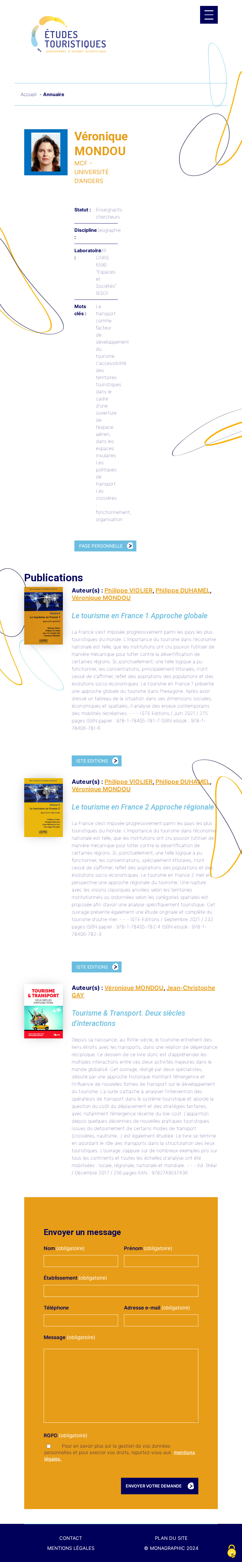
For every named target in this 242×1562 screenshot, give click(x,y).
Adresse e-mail (144, 1308)
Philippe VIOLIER (128, 590)
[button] (209, 15)
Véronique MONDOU (101, 597)
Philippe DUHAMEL (183, 590)
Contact (70, 1538)
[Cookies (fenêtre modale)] (231, 1552)
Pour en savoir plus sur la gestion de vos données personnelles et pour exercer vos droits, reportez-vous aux (119, 1452)
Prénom (135, 1248)
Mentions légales (70, 1548)
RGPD (52, 1435)
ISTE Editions (92, 761)
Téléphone (56, 1308)
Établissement (62, 1278)
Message (56, 1337)
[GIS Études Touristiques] (68, 34)
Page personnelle (101, 546)
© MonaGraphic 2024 (171, 1548)
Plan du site (171, 1538)
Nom (51, 1248)
